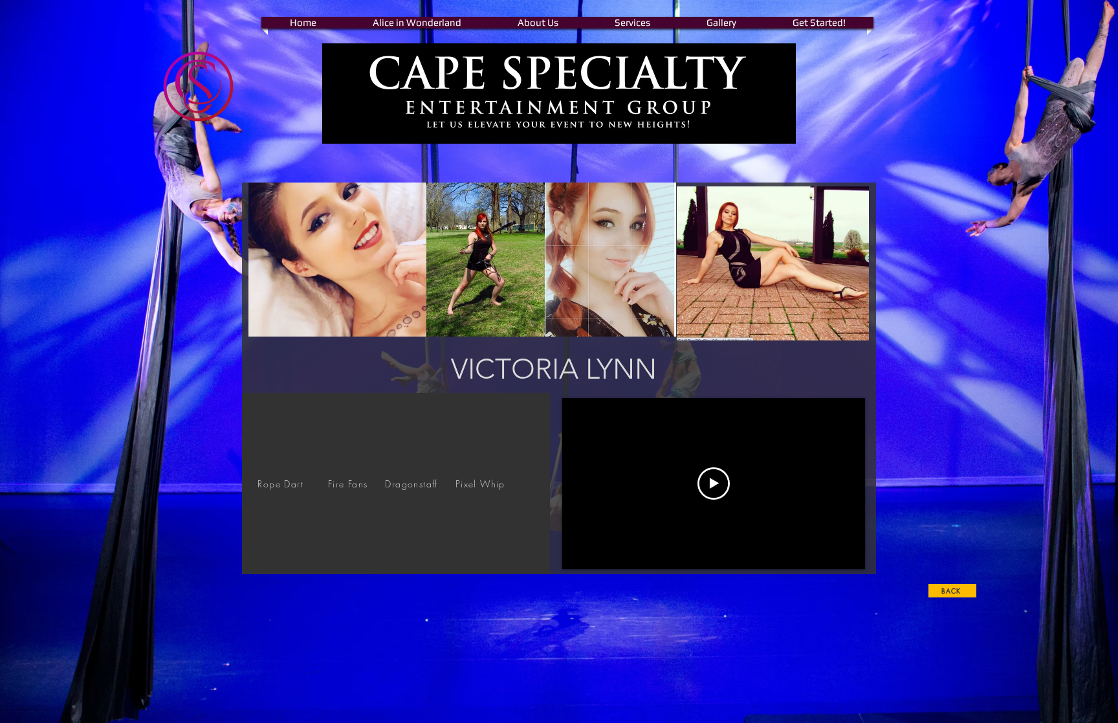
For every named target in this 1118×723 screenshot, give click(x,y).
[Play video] (713, 483)
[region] (396, 483)
